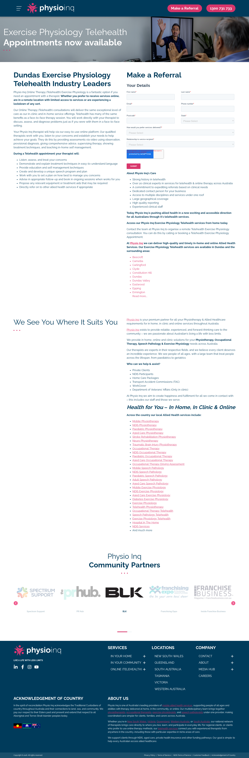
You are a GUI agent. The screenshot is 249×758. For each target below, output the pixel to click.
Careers (205, 675)
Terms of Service (164, 755)
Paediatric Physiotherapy (147, 429)
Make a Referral (184, 8)
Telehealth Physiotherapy (148, 507)
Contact (205, 656)
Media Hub (207, 669)
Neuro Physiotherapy (145, 440)
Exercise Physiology (144, 503)
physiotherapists (116, 712)
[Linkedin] (16, 667)
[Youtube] (36, 667)
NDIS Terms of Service (182, 755)
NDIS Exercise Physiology (148, 491)
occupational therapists (138, 712)
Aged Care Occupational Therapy (152, 460)
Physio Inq (136, 243)
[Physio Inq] (50, 8)
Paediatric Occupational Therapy (152, 456)
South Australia (168, 669)
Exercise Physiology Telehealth (151, 518)
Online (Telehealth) (126, 669)
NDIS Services (141, 526)
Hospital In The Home (145, 522)
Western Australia (170, 689)
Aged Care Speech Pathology (150, 483)
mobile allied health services (177, 705)
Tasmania (162, 675)
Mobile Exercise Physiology (149, 487)
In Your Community (126, 662)
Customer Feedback (201, 755)
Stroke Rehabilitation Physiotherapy (154, 436)
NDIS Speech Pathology (147, 471)
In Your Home (121, 656)
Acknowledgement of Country (223, 755)
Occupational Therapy (146, 448)
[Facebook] (22, 667)
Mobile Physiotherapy (145, 421)
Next (233, 603)
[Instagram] (29, 667)
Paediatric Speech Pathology (150, 475)
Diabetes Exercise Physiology (150, 499)
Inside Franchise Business (168, 611)
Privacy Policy (149, 755)
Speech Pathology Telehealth (150, 514)
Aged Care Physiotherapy (147, 433)
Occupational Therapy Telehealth (152, 510)
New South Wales (169, 656)
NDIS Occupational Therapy (149, 452)
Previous (16, 603)
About (204, 662)
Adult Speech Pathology (147, 479)
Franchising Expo (124, 611)
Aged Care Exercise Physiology (151, 495)
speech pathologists (192, 712)
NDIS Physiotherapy (144, 425)
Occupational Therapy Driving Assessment (158, 464)
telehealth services (168, 728)
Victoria (161, 682)
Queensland (164, 662)
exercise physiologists (164, 712)
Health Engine (213, 611)
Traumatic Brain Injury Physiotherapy (154, 444)
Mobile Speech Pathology (148, 468)
